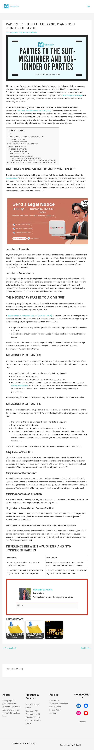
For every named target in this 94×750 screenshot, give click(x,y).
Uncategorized (12, 32)
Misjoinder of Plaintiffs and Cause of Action (28, 158)
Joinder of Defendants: (19, 142)
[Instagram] (18, 605)
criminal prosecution (19, 386)
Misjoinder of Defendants (21, 154)
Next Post (86, 648)
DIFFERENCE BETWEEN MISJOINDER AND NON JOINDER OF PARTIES (32, 163)
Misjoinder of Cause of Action (22, 156)
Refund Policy (55, 710)
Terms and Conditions (58, 704)
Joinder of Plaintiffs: (18, 139)
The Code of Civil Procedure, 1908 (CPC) (34, 111)
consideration (11, 178)
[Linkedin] (22, 605)
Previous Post (9, 648)
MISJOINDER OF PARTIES (17, 146)
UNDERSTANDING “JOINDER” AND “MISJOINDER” (26, 137)
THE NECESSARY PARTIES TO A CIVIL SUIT (23, 144)
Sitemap (52, 713)
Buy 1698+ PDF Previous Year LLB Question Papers (33, 714)
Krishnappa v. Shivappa (72, 95)
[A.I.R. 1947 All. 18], (30, 315)
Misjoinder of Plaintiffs (20, 152)
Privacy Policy (55, 707)
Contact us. (54, 700)
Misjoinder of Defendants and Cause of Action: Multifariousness (35, 160)
